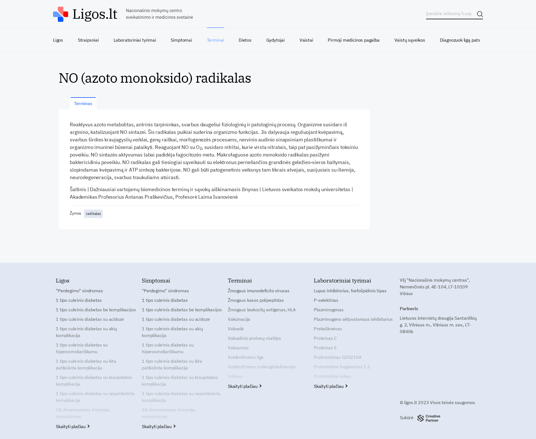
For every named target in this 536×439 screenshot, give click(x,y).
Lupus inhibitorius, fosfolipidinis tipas (350, 290)
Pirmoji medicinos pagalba (354, 40)
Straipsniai (88, 40)
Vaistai (306, 40)
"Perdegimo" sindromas (79, 290)
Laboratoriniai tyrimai (135, 40)
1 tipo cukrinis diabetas (79, 300)
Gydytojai (275, 40)
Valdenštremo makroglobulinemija (262, 366)
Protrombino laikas (332, 376)
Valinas (235, 376)
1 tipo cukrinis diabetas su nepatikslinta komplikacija (95, 397)
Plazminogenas (329, 309)
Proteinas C (325, 338)
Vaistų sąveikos (409, 40)
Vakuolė (236, 328)
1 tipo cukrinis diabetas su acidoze (90, 319)
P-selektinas (326, 300)
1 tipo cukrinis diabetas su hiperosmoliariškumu (82, 348)
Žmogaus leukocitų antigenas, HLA (262, 309)
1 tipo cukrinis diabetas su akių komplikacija (86, 332)
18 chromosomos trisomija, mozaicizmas (83, 413)
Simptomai (181, 40)
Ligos (58, 40)
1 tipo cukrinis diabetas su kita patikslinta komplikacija (86, 364)
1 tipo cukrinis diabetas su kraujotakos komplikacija (94, 380)
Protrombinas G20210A (338, 357)
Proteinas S (325, 347)
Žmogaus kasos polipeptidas (256, 300)
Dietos (245, 40)
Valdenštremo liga (246, 357)
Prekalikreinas (328, 328)
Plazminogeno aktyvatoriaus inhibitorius (353, 319)
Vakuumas (238, 347)
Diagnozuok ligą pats (460, 40)
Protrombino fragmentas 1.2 (342, 366)
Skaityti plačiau (71, 426)
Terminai (215, 40)
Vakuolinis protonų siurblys (254, 338)
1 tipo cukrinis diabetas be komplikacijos (96, 309)
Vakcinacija (239, 319)
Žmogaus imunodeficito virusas (258, 290)
